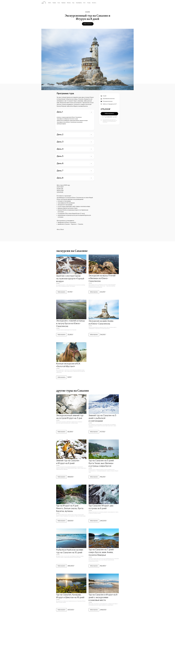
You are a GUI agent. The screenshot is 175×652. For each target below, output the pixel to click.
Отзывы (88, 2)
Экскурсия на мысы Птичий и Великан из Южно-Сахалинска (102, 278)
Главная (54, 2)
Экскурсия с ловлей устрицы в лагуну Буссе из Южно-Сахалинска (70, 323)
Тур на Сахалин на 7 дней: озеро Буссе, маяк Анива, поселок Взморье (101, 552)
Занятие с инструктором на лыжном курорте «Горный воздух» (70, 279)
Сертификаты (79, 2)
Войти (49, 2)
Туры (73, 2)
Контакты (94, 2)
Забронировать (88, 23)
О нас (58, 2)
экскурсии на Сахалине (72, 250)
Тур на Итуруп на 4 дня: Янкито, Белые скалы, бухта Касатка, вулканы (69, 508)
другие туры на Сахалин (72, 390)
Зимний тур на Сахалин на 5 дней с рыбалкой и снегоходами (102, 418)
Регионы (69, 2)
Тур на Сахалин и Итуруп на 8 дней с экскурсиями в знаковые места (103, 597)
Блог (84, 2)
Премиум (63, 2)
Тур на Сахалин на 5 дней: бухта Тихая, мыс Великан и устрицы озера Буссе (101, 463)
